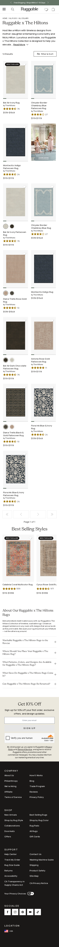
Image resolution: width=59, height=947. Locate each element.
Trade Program (37, 786)
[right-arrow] (51, 3)
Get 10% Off (29, 704)
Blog (32, 780)
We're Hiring (10, 786)
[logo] (29, 9)
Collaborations (12, 825)
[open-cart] (53, 9)
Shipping (34, 865)
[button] (29, 642)
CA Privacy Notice (39, 883)
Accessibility (10, 875)
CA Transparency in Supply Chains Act (14, 883)
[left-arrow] (8, 3)
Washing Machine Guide (42, 859)
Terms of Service (13, 797)
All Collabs (23, 18)
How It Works (36, 775)
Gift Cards (35, 836)
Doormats (9, 831)
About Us (9, 775)
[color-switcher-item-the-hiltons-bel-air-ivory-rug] (5, 226)
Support (11, 849)
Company (11, 771)
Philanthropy (11, 780)
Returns (8, 870)
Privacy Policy (37, 797)
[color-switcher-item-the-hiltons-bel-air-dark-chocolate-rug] (11, 226)
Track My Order (12, 859)
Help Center (10, 854)
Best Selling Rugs (38, 814)
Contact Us (36, 854)
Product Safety (37, 870)
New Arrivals (10, 814)
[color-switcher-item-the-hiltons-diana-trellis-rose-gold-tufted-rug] (5, 293)
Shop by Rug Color (39, 820)
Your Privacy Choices (15, 893)
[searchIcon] (12, 9)
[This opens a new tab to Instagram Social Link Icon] (15, 912)
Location (12, 925)
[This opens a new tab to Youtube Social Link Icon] (30, 912)
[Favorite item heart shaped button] (24, 64)
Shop (8, 810)
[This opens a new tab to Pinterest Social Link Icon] (23, 912)
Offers (7, 836)
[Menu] (3, 9)
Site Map (34, 875)
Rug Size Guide (12, 865)
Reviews (34, 791)
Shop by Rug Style (13, 820)
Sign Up (29, 728)
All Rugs (13, 18)
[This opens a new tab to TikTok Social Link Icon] (38, 912)
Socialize (11, 906)
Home (5, 18)
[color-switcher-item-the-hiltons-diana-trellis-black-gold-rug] (11, 293)
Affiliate (8, 791)
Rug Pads (34, 825)
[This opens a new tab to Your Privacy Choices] (30, 893)
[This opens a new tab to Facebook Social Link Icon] (7, 912)
